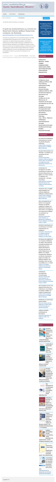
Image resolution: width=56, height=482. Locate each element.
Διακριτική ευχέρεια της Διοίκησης (29, 57)
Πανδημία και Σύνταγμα (45, 107)
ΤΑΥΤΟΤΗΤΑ (12, 14)
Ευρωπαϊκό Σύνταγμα (44, 130)
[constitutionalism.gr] (27, 10)
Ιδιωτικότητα (42, 112)
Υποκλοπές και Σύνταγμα (45, 101)
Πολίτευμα (41, 116)
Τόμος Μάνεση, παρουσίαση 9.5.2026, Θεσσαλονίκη (44, 85)
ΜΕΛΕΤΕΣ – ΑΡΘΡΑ (44, 61)
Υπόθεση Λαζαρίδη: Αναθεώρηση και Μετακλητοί (44, 312)
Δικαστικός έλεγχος (18, 57)
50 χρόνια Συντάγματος (45, 92)
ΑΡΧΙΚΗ (5, 14)
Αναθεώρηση (42, 119)
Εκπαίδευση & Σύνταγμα (45, 126)
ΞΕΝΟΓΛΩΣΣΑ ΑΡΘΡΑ (44, 67)
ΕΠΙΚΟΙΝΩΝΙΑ (21, 14)
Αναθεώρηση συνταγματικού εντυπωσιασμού (43, 273)
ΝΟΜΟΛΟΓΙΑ (42, 59)
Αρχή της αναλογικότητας (8, 57)
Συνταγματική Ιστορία (44, 108)
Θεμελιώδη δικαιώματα (45, 110)
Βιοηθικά (41, 128)
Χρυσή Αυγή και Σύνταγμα (45, 125)
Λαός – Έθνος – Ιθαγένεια (45, 118)
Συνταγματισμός (43, 114)
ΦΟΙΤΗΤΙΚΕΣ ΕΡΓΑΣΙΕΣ (23, 55)
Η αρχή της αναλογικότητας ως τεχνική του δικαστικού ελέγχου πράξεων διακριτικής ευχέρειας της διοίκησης (19, 31)
